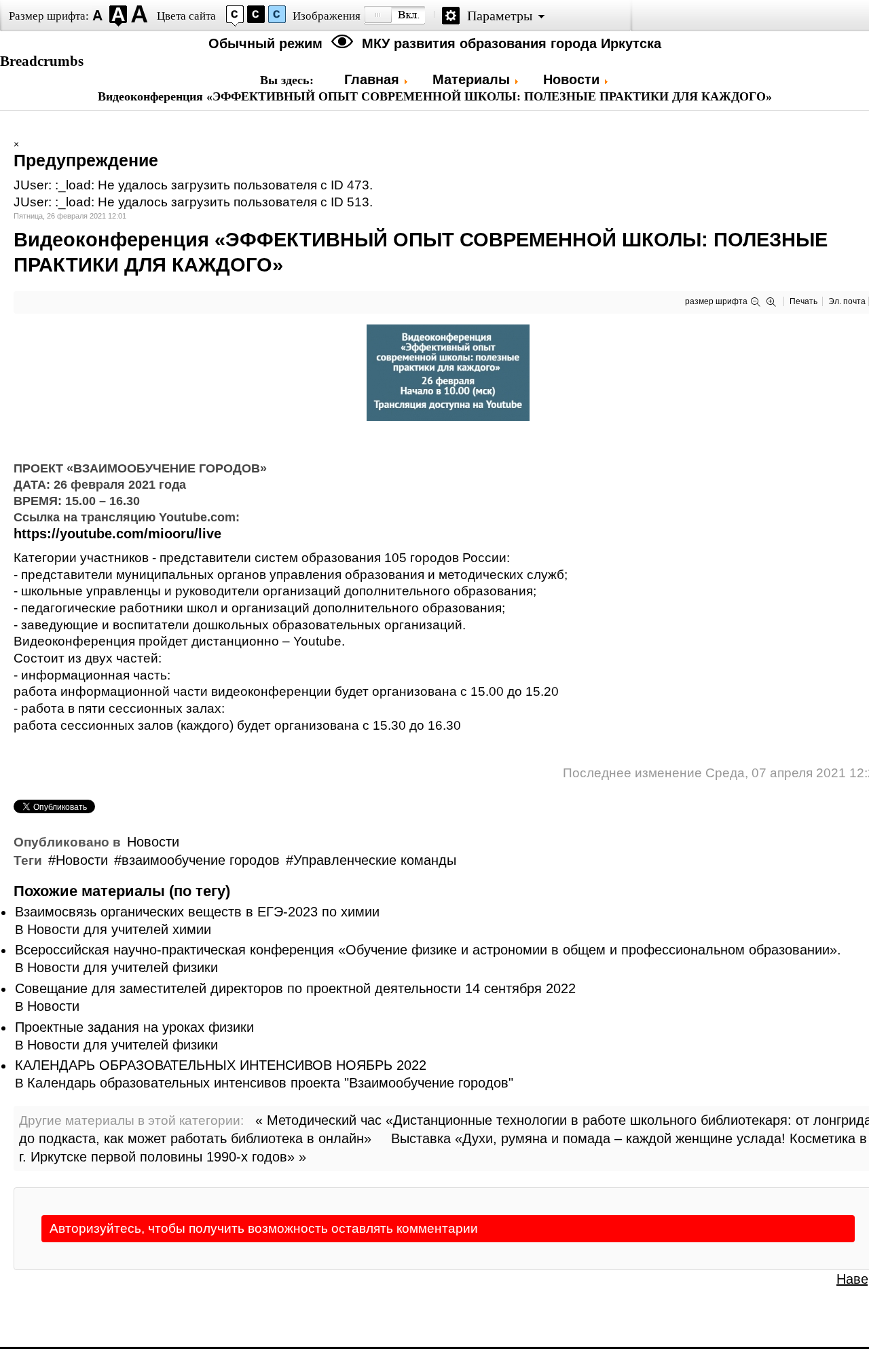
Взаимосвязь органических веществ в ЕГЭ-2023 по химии (197, 911)
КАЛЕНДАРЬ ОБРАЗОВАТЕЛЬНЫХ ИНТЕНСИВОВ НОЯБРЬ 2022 (220, 1065)
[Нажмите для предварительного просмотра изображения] (448, 416)
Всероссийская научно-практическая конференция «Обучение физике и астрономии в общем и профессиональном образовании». (428, 949)
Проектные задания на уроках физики (134, 1027)
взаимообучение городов (201, 860)
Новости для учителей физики (122, 967)
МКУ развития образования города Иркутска (511, 43)
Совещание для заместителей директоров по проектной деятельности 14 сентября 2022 (295, 988)
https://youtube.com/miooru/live (117, 533)
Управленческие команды (374, 860)
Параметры (499, 15)
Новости (153, 841)
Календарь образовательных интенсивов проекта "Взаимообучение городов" (270, 1082)
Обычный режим (267, 43)
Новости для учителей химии (119, 929)
